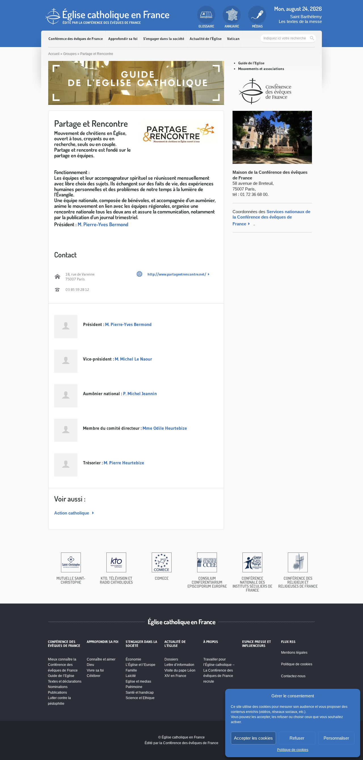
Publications (57, 693)
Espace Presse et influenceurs (256, 644)
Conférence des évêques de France (75, 39)
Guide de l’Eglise (251, 63)
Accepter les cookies (253, 738)
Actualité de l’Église (205, 39)
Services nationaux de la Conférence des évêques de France (271, 217)
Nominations (57, 687)
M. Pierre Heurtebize (124, 462)
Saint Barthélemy (306, 16)
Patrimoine (134, 687)
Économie (133, 659)
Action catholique (72, 513)
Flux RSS (288, 642)
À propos (210, 642)
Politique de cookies (292, 750)
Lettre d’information (179, 665)
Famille (131, 670)
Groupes (70, 54)
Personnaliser (336, 738)
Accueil (54, 54)
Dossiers (171, 659)
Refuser (297, 738)
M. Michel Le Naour (133, 359)
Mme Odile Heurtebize (165, 428)
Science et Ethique (140, 698)
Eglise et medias (138, 681)
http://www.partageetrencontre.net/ (176, 274)
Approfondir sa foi (123, 39)
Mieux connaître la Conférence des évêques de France (63, 664)
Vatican (233, 39)
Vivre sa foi (95, 670)
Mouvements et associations (261, 68)
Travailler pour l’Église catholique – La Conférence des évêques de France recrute (219, 670)
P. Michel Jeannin (140, 393)
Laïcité (131, 676)
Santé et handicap (140, 693)
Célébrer (93, 676)
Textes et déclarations (64, 681)
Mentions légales (294, 653)
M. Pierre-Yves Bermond (103, 224)
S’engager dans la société (163, 39)
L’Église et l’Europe (140, 665)
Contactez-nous (293, 676)
